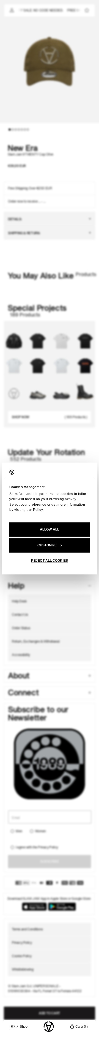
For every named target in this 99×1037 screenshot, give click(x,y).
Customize (47, 545)
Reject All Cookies (49, 561)
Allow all (49, 530)
